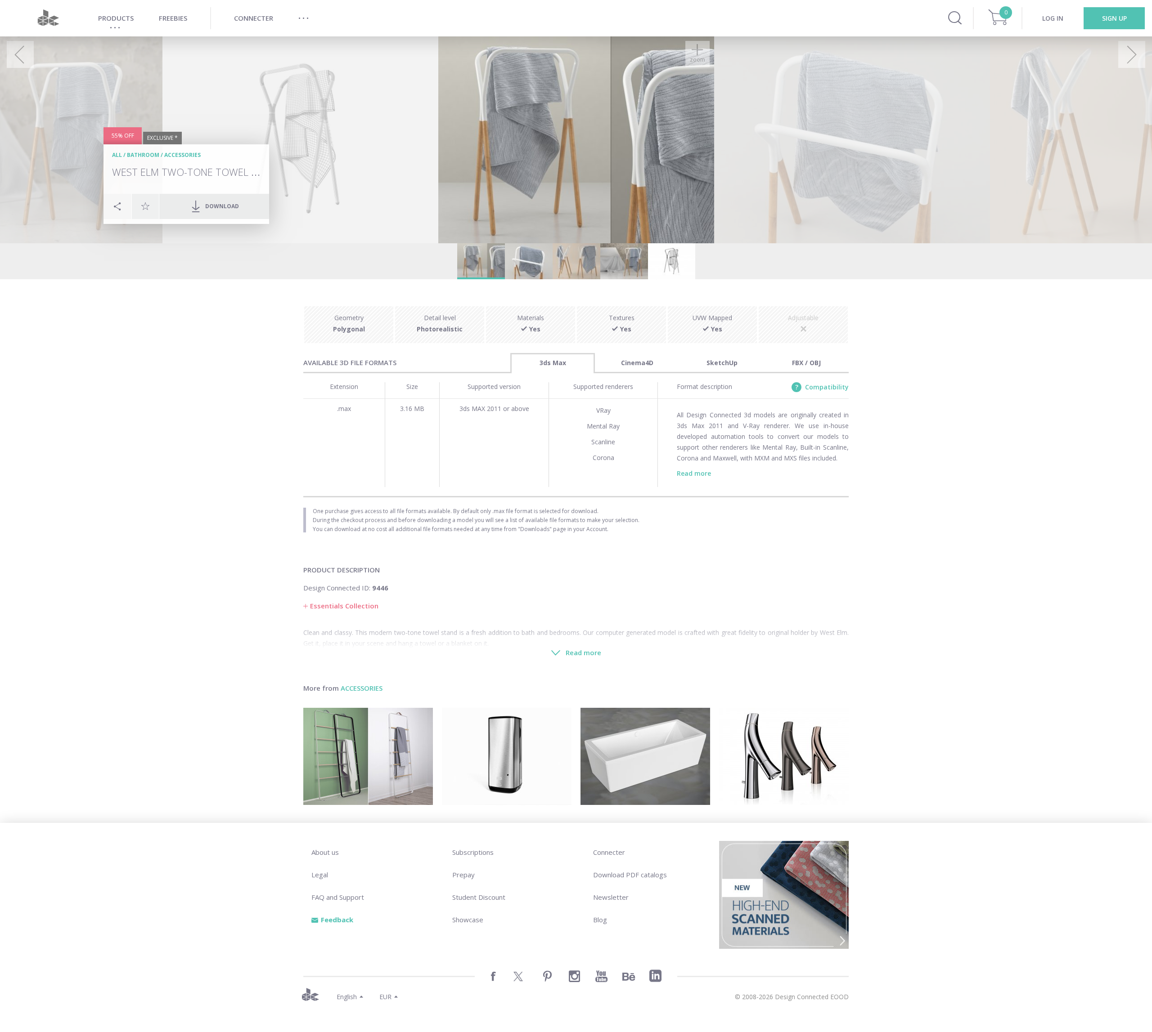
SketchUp (722, 362)
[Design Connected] (48, 18)
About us (325, 852)
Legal (319, 874)
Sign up (1114, 18)
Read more (694, 473)
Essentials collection (344, 605)
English (347, 996)
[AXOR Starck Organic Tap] (784, 756)
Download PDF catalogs (630, 874)
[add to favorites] (145, 206)
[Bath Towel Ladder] (368, 756)
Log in (1052, 18)
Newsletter (611, 897)
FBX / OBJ (806, 362)
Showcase (467, 919)
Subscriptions (473, 852)
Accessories (182, 155)
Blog (600, 919)
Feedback (337, 919)
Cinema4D (637, 362)
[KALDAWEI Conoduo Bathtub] (645, 756)
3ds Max (553, 362)
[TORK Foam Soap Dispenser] (507, 756)
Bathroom (143, 155)
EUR (385, 996)
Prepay (463, 874)
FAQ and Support (337, 897)
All (117, 155)
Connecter (609, 852)
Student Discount (478, 897)
